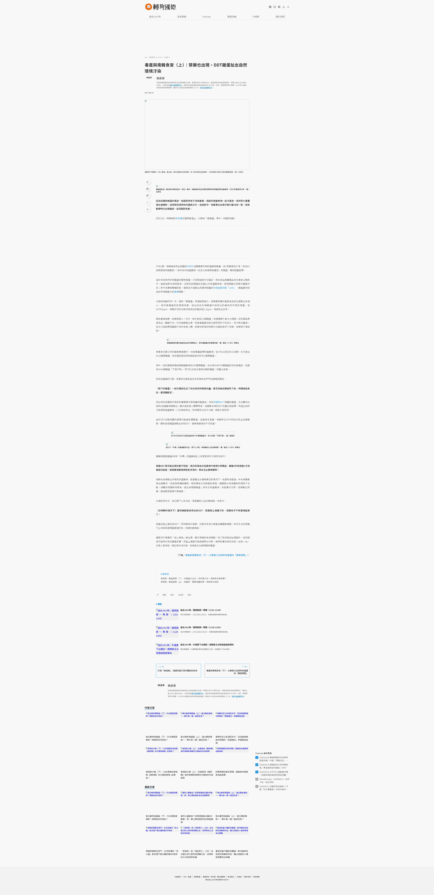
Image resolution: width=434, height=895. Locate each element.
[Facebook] (147, 188)
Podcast (206, 16)
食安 (172, 595)
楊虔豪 (160, 78)
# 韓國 (159, 604)
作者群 (256, 16)
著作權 (213, 877)
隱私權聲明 (221, 877)
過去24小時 (155, 16)
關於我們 (280, 16)
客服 (189, 877)
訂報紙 (239, 877)
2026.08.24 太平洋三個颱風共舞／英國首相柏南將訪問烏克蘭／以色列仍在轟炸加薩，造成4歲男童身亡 (274, 773)
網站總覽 (256, 877)
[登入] (284, 7)
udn (146, 57)
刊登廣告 (177, 877)
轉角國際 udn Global (156, 57)
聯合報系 (231, 877)
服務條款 (206, 877)
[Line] (147, 195)
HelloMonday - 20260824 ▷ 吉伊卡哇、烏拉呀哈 (274, 781)
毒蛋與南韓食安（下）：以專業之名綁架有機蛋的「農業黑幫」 (216, 555)
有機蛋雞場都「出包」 (224, 287)
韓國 (164, 595)
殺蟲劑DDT (218, 402)
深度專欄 (181, 16)
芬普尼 (190, 266)
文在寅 (180, 595)
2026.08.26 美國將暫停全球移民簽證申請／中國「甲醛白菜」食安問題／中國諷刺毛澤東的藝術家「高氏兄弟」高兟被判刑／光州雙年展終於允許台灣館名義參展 (273, 759)
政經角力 (167, 57)
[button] (270, 7)
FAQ (184, 877)
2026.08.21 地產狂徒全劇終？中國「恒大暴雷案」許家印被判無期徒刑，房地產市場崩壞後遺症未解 (273, 788)
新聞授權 (197, 877)
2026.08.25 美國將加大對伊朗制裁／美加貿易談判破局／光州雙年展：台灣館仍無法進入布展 (273, 766)
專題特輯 (231, 16)
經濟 (189, 595)
